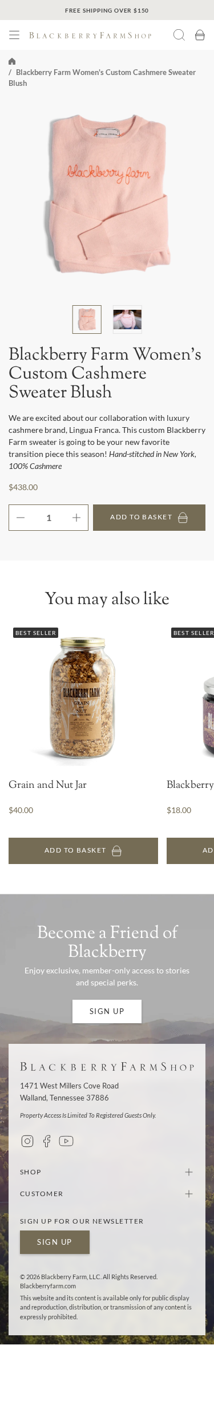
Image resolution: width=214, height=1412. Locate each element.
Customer (42, 1193)
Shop (31, 1172)
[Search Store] (179, 35)
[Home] (12, 60)
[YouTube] (66, 1141)
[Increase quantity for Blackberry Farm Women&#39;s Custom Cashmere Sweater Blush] (80, 517)
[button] (14, 35)
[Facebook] (46, 1141)
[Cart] (199, 35)
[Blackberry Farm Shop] (101, 35)
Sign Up (107, 1011)
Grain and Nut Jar (48, 786)
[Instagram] (27, 1141)
